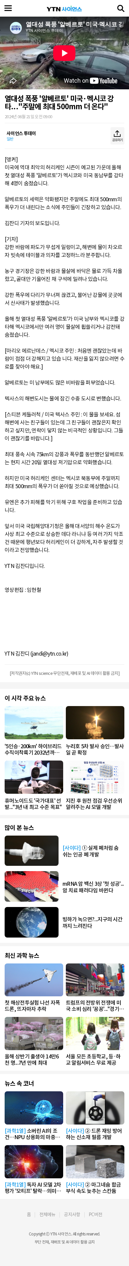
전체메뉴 (47, 1215)
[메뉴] (8, 8)
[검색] (120, 8)
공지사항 (72, 1215)
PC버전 (95, 1215)
